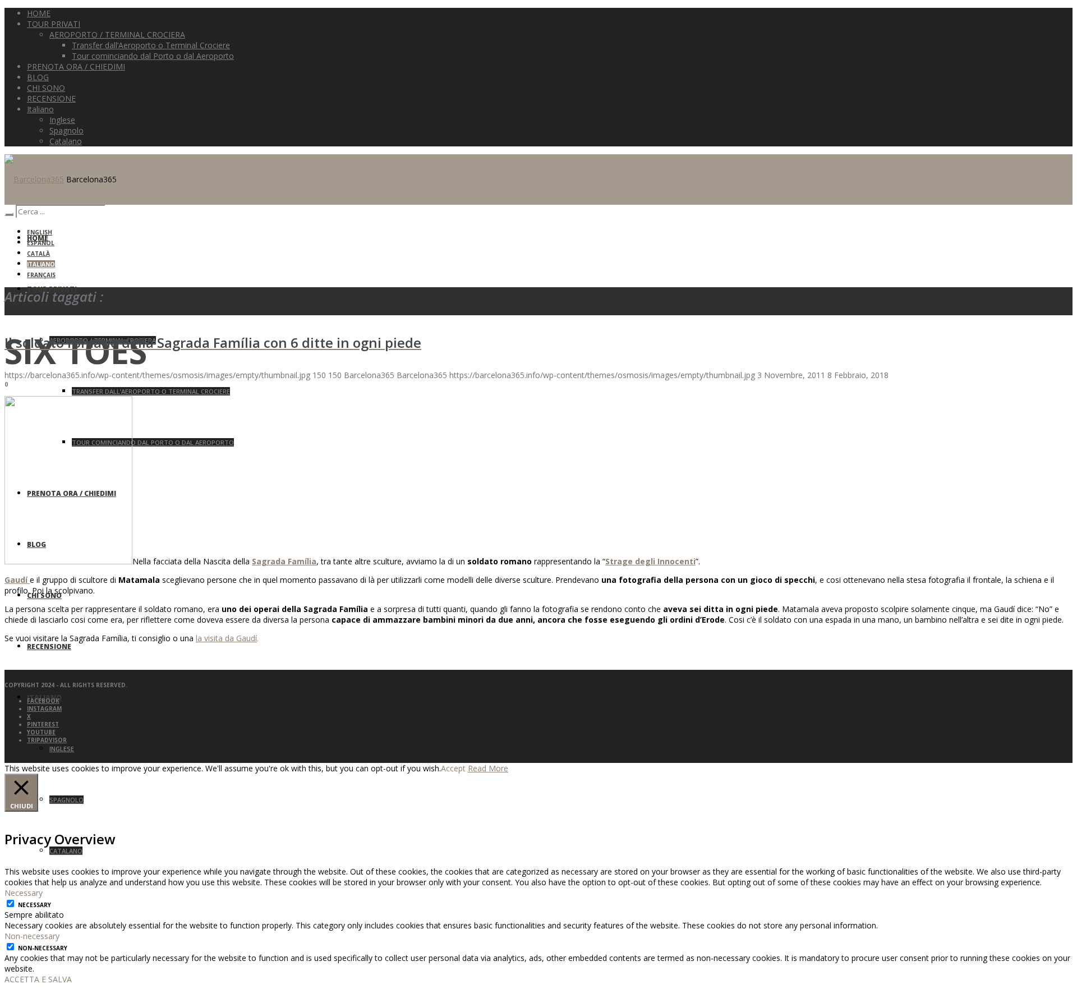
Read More (488, 768)
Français (41, 275)
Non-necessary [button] (31, 936)
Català (38, 253)
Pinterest (43, 724)
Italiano (41, 264)
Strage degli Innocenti (650, 561)
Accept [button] (453, 768)
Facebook (43, 701)
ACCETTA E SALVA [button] (38, 979)
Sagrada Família (284, 561)
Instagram (44, 708)
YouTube (41, 732)
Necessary (34, 905)
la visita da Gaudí (226, 638)
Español (40, 243)
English (39, 232)
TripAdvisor (47, 740)
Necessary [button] (23, 892)
